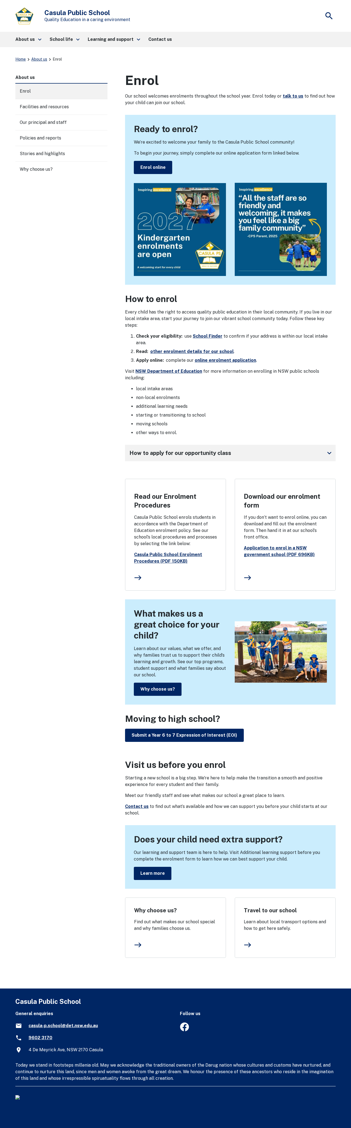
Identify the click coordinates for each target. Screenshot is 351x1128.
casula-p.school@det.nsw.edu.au (63, 1025)
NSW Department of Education (168, 371)
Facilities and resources (44, 106)
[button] (28, 39)
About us (39, 59)
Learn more (152, 873)
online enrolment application (225, 360)
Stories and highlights (42, 153)
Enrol (25, 91)
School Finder (207, 336)
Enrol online (153, 167)
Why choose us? (157, 689)
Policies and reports (40, 138)
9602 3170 (40, 1037)
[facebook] (184, 1029)
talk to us (293, 96)
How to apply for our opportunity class (231, 453)
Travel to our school (270, 910)
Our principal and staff (43, 122)
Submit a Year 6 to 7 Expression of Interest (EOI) (184, 735)
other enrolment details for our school (192, 351)
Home (20, 59)
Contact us (137, 806)
